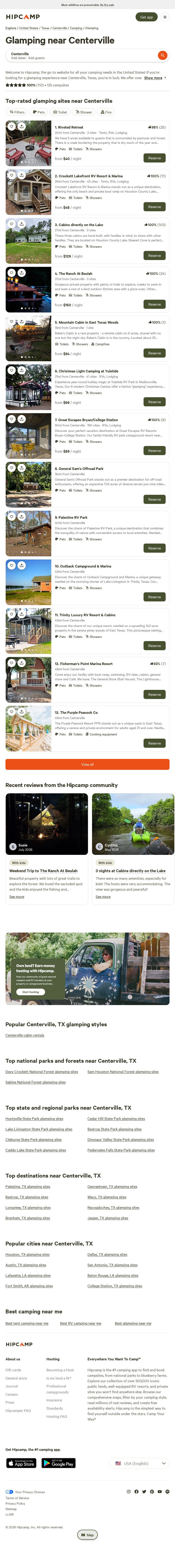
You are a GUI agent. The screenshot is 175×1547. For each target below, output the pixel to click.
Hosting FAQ (56, 1416)
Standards (54, 1407)
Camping (76, 28)
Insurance (54, 1399)
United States (28, 28)
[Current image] (22, 162)
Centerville (59, 28)
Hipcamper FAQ (18, 1410)
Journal (11, 1385)
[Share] (22, 126)
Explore (10, 28)
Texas (45, 28)
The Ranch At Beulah (58, 870)
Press (9, 1402)
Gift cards (13, 1369)
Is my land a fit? (58, 1377)
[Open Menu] (165, 17)
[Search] (162, 55)
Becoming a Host (60, 1369)
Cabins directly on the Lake (140, 870)
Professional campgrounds (57, 1388)
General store (16, 1377)
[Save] (12, 126)
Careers (11, 1394)
